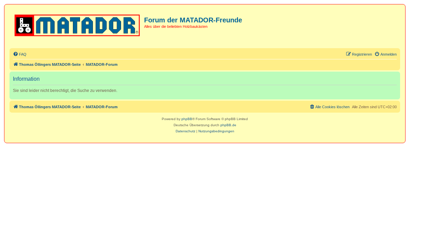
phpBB (186, 119)
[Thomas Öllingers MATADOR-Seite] (77, 24)
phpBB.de (228, 125)
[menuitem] (19, 54)
